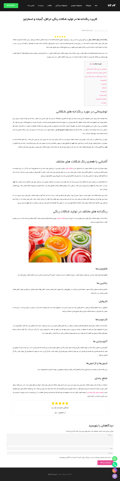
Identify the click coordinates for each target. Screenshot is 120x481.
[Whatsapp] (114, 458)
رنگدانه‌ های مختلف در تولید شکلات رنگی (95, 76)
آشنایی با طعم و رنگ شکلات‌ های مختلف (96, 73)
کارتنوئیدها (103, 91)
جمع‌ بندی (103, 103)
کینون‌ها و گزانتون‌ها (101, 99)
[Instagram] (114, 470)
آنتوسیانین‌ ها (102, 95)
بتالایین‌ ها (103, 84)
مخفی (92, 64)
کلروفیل (104, 88)
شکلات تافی (69, 168)
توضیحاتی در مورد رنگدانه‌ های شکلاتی (96, 69)
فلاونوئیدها (103, 80)
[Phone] (114, 464)
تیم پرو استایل (52, 474)
